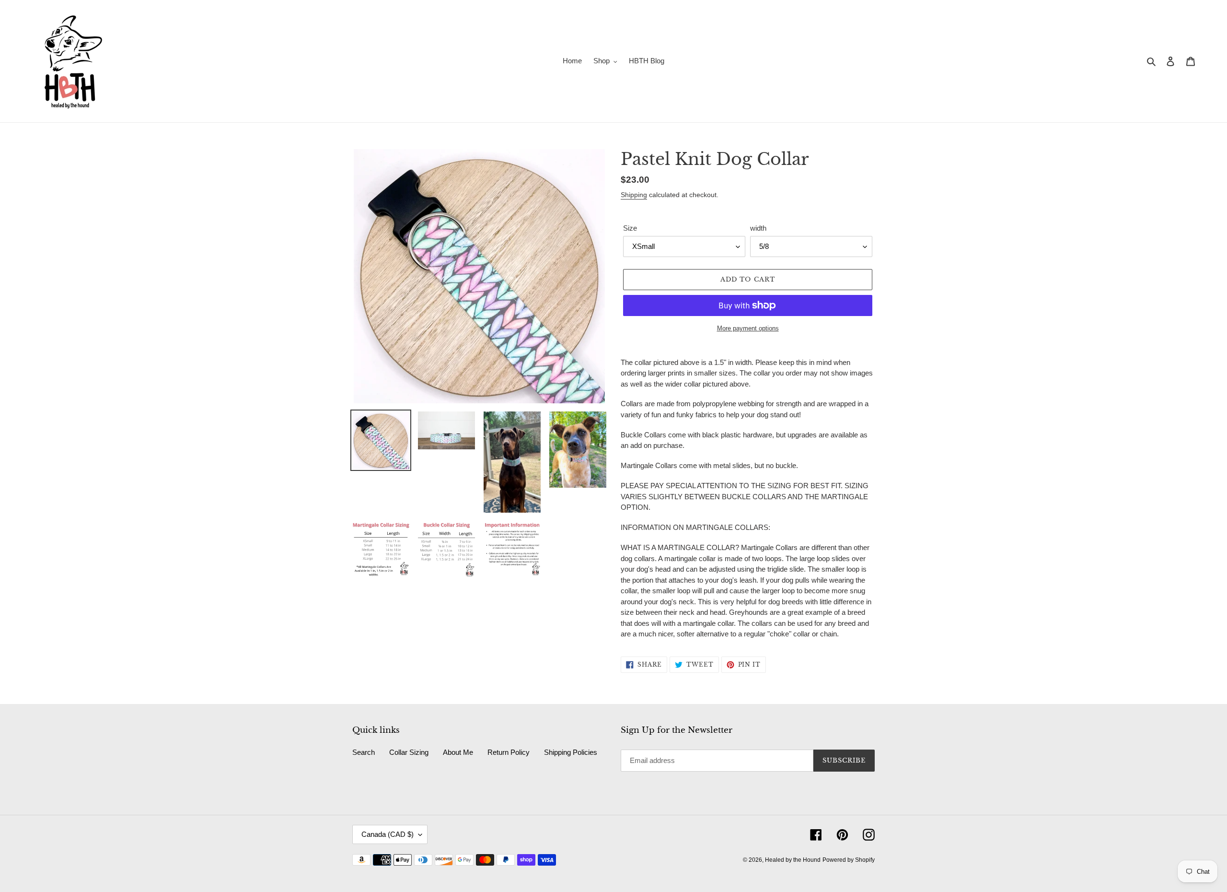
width (758, 228)
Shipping (634, 195)
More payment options (748, 328)
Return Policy (508, 752)
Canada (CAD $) (387, 834)
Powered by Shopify (848, 860)
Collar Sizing (408, 752)
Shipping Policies (570, 752)
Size (630, 228)
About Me (458, 752)
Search (363, 752)
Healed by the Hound (793, 860)
